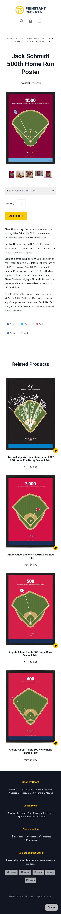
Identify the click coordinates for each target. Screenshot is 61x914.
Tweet (13, 872)
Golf (32, 792)
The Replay (48, 813)
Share (26, 872)
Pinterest (46, 836)
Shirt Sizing (35, 813)
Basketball (36, 789)
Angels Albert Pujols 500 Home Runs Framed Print (30, 654)
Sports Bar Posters (27, 816)
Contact (42, 816)
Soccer (14, 792)
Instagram (33, 840)
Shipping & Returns (17, 813)
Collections (24, 38)
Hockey (23, 792)
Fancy (32, 880)
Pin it (39, 872)
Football (24, 789)
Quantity (9, 203)
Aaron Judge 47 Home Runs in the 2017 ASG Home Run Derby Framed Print (31, 459)
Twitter (33, 836)
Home (10, 38)
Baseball (40, 38)
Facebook (18, 836)
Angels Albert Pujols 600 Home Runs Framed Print (30, 751)
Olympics (48, 789)
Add (51, 872)
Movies (49, 792)
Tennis (40, 792)
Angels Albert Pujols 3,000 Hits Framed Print (31, 556)
